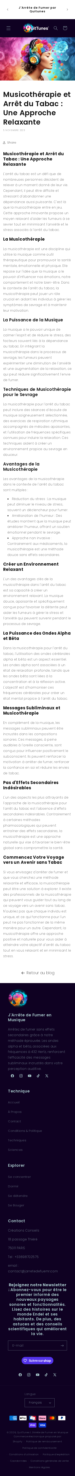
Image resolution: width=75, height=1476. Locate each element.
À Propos (15, 1112)
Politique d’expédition (56, 1454)
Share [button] (11, 142)
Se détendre (18, 1196)
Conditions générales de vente (50, 1460)
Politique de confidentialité (39, 1448)
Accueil (14, 1102)
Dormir (13, 1186)
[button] (8, 28)
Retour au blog (40, 973)
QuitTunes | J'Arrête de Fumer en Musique (42, 1432)
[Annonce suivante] (67, 9)
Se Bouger (16, 1205)
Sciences (15, 1150)
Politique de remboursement (44, 1441)
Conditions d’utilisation (24, 1454)
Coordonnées (18, 1460)
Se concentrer (19, 1177)
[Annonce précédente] (7, 9)
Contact (14, 1121)
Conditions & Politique (25, 1131)
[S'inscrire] (62, 1345)
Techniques (17, 1140)
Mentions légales (39, 1467)
